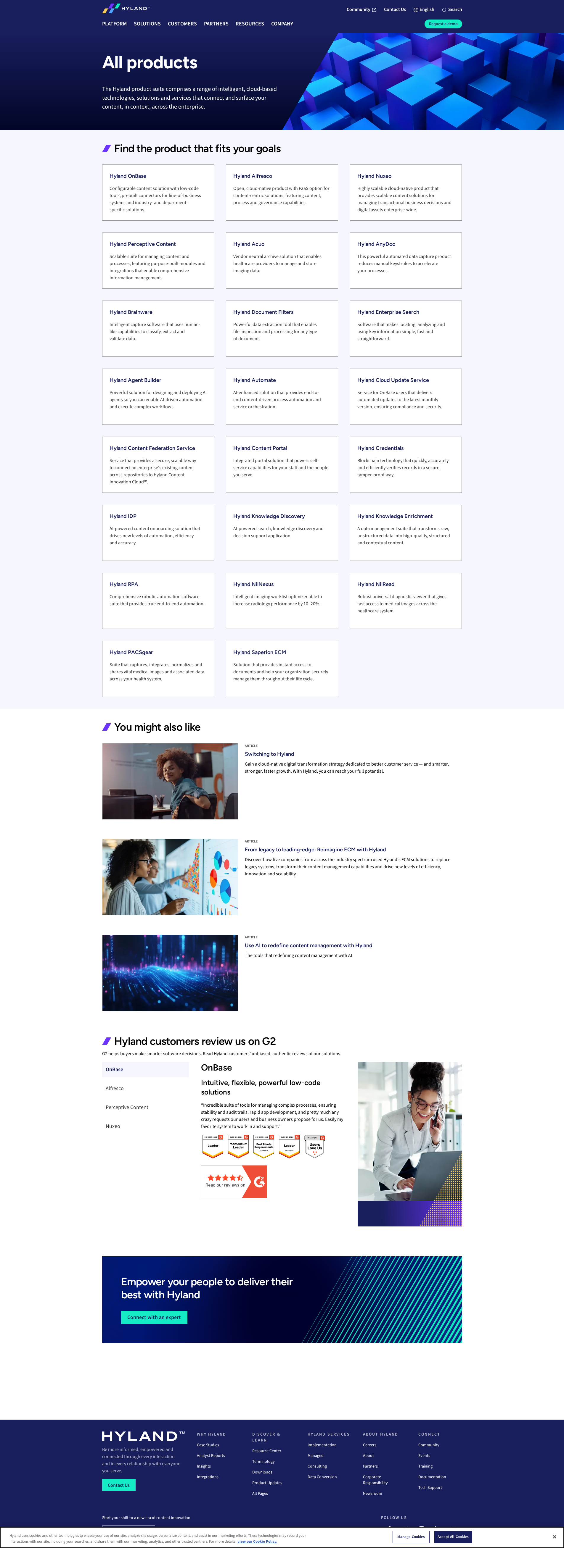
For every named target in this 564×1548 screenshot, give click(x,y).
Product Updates (267, 1483)
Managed (316, 1456)
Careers (369, 1445)
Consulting (317, 1466)
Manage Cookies (411, 1536)
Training (425, 1466)
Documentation (432, 1477)
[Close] (554, 1536)
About (368, 1456)
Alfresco (115, 1088)
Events (424, 1456)
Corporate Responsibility (375, 1480)
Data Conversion (322, 1477)
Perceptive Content (127, 1107)
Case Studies (208, 1445)
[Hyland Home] (126, 10)
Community (428, 1445)
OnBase (114, 1069)
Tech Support (430, 1488)
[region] (282, 1537)
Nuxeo (113, 1126)
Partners (370, 1466)
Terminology (263, 1462)
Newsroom (372, 1494)
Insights (204, 1466)
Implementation (322, 1445)
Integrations (207, 1477)
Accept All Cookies (453, 1536)
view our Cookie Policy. (257, 1541)
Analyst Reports (211, 1456)
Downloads (262, 1472)
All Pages (260, 1494)
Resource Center (266, 1451)
